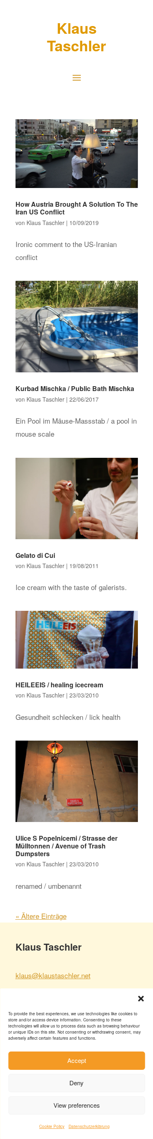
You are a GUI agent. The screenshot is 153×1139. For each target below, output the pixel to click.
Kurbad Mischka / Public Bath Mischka (75, 388)
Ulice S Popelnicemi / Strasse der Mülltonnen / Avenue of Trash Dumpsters (67, 845)
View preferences (76, 1105)
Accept (76, 1060)
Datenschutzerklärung (89, 1126)
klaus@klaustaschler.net (53, 975)
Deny (76, 1082)
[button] (141, 999)
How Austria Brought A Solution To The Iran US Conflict (77, 207)
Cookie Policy (51, 1126)
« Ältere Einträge (41, 916)
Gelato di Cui (35, 555)
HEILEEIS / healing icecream (59, 684)
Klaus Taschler (45, 223)
